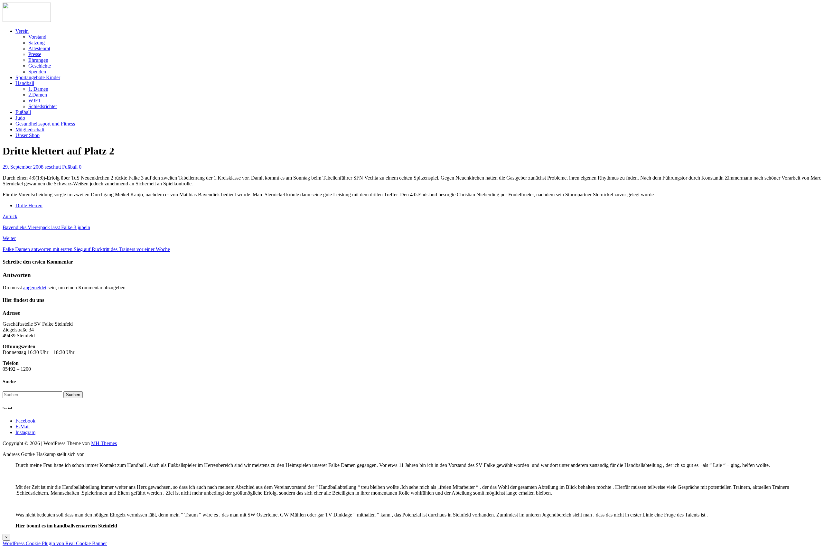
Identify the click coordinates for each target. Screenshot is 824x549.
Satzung (36, 42)
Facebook (25, 420)
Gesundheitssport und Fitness (45, 123)
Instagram (25, 432)
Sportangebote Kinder (37, 77)
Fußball (23, 112)
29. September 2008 (23, 167)
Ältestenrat (39, 48)
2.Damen (37, 95)
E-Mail (22, 426)
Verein (22, 31)
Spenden (37, 71)
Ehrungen (38, 60)
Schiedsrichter (42, 106)
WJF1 (34, 100)
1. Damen (38, 89)
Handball (24, 83)
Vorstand (37, 37)
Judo (20, 118)
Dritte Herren (28, 205)
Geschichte (39, 66)
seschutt (53, 167)
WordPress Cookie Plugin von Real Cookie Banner (55, 543)
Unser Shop (27, 135)
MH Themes (104, 443)
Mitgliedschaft (29, 129)
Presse (34, 54)
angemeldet (34, 287)
